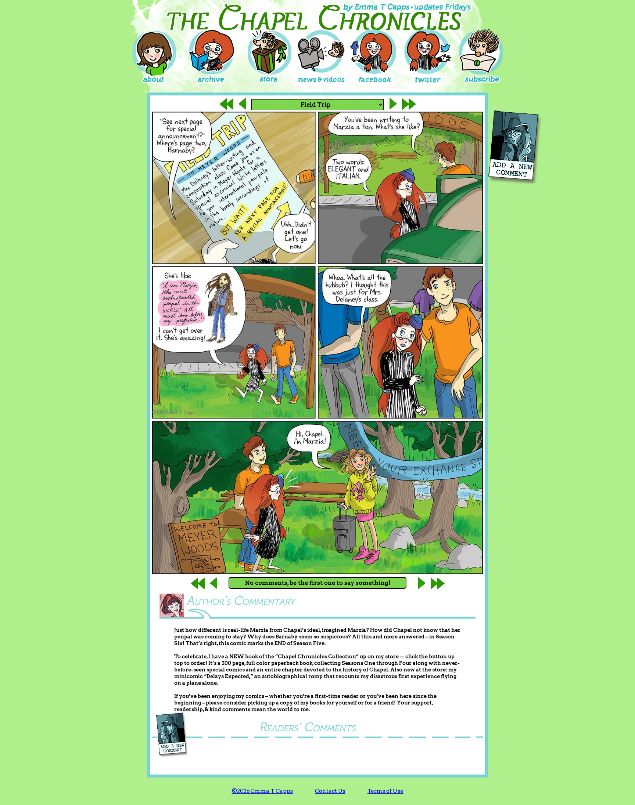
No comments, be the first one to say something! (317, 582)
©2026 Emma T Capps (262, 791)
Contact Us (330, 791)
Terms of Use (385, 791)
